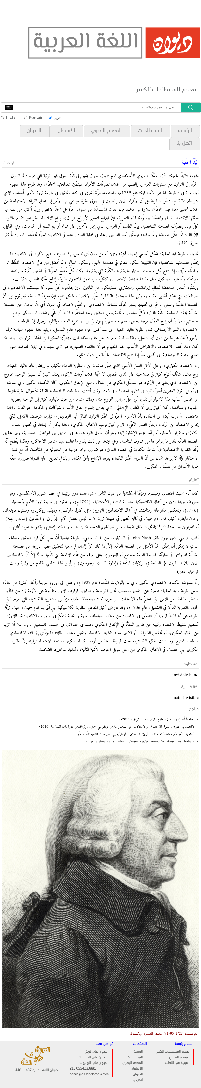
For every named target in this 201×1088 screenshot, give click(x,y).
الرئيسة (185, 130)
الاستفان (66, 130)
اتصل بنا (184, 143)
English (12, 117)
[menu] (134, 1066)
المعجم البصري (106, 130)
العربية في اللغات (177, 1063)
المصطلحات (150, 130)
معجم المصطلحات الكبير (173, 1051)
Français (36, 117)
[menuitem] (185, 131)
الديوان (34, 130)
